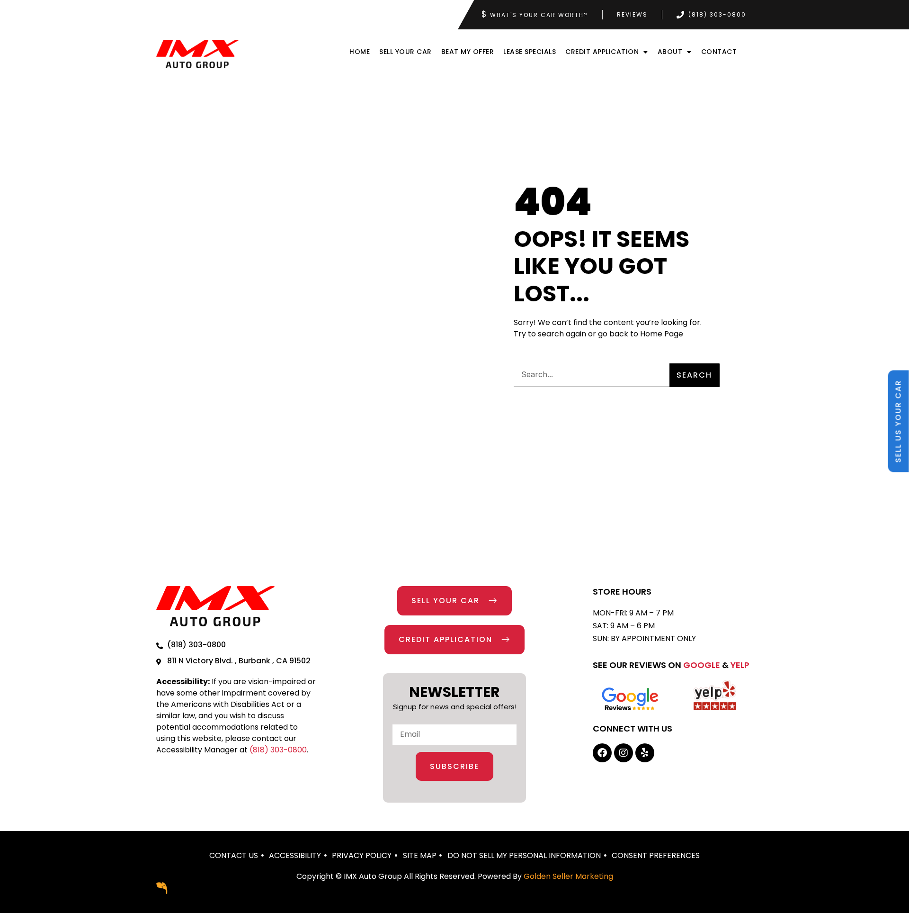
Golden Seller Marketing (568, 876)
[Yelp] (644, 752)
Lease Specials (529, 51)
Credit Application (602, 51)
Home (359, 51)
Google (701, 665)
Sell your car (405, 51)
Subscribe (454, 766)
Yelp (740, 665)
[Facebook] (602, 752)
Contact (719, 51)
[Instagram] (623, 752)
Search (694, 375)
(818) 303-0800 (278, 749)
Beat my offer (467, 51)
